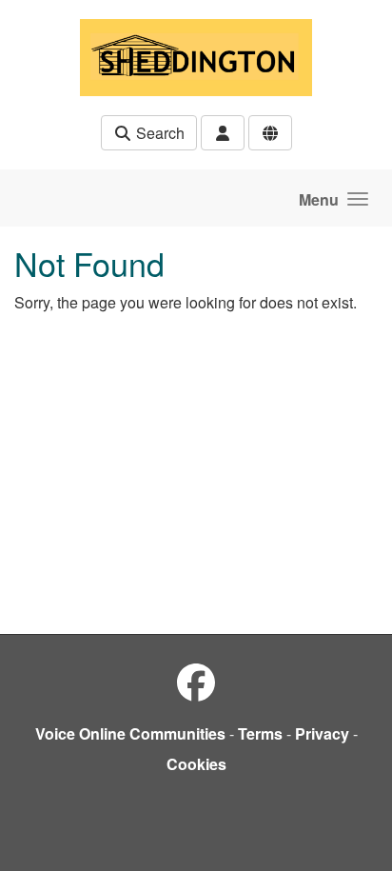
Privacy (322, 733)
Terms (260, 733)
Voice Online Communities (130, 733)
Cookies (196, 764)
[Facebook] (196, 681)
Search (158, 133)
